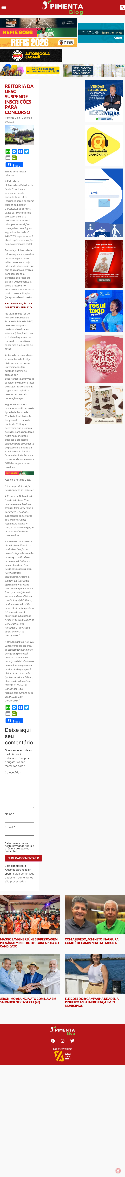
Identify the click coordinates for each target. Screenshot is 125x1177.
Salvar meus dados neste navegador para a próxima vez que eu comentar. (19, 847)
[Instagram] (62, 1041)
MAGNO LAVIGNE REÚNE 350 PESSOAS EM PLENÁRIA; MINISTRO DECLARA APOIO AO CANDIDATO (29, 943)
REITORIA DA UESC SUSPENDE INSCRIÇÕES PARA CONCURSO (19, 99)
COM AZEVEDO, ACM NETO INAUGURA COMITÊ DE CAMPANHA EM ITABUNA (91, 941)
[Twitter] (72, 1041)
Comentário (13, 772)
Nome (9, 814)
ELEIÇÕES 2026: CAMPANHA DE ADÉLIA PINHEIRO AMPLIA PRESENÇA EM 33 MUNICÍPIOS (92, 1002)
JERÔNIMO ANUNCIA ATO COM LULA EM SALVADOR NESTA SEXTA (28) (28, 1000)
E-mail (10, 827)
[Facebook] (53, 1041)
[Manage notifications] (118, 1170)
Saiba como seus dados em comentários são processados (19, 877)
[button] (3, 7)
